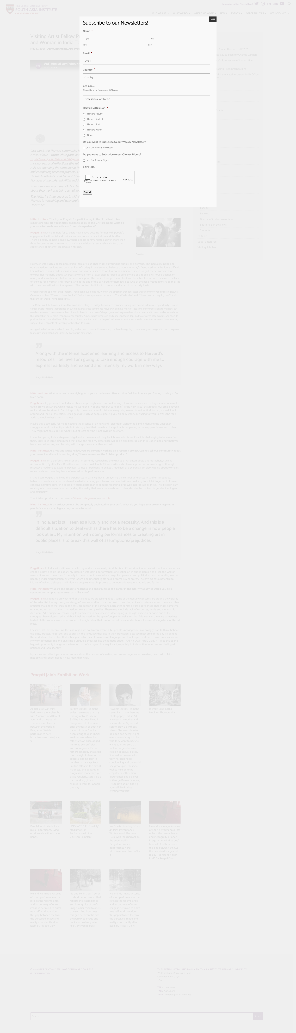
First (85, 45)
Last (150, 45)
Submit (87, 192)
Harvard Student (95, 119)
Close (213, 19)
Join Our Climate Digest (98, 160)
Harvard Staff (93, 124)
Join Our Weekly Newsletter (100, 148)
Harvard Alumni (94, 130)
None (90, 135)
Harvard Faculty (94, 114)
